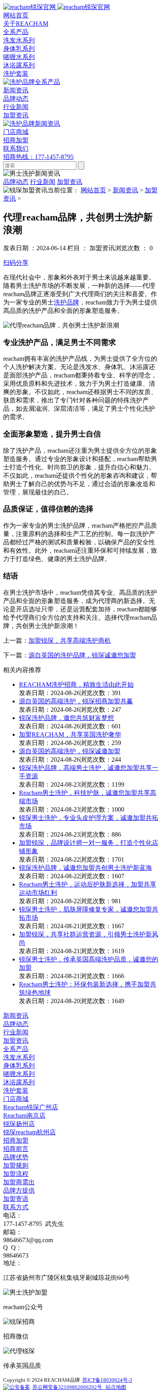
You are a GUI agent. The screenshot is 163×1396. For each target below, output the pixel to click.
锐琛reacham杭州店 (29, 1132)
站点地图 (115, 1387)
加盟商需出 (19, 1182)
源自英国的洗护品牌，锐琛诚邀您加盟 (82, 655)
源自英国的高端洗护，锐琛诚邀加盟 (69, 751)
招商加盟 (15, 1140)
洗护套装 (15, 73)
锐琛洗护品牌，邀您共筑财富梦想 (66, 717)
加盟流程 (15, 1173)
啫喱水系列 (19, 57)
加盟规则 (15, 1165)
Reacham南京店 (24, 1115)
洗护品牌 (66, 302)
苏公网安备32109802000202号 (68, 1387)
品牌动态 (15, 98)
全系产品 (15, 1049)
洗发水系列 (19, 40)
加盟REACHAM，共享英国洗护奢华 (70, 734)
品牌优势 (15, 1157)
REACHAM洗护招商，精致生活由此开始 (76, 684)
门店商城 (15, 1098)
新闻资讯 (125, 190)
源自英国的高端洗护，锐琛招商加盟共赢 (76, 701)
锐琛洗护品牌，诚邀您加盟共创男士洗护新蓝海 (85, 867)
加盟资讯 (15, 115)
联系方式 (15, 1207)
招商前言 (15, 1148)
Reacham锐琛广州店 (30, 1107)
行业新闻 (15, 106)
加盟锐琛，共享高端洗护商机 (69, 640)
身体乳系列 (19, 48)
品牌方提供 (19, 1190)
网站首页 (93, 190)
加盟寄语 (15, 1198)
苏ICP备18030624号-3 (107, 1380)
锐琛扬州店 (19, 1123)
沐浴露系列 (19, 65)
